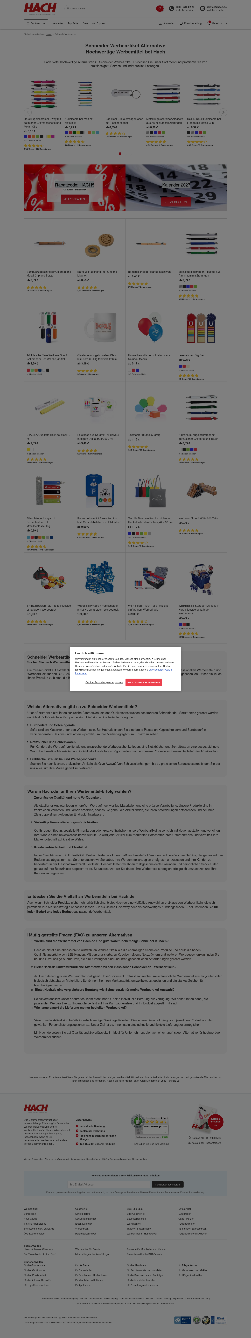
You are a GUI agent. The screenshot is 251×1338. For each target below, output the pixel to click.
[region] (125, 669)
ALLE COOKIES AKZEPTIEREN (143, 682)
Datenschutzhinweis (159, 669)
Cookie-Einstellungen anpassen (104, 682)
